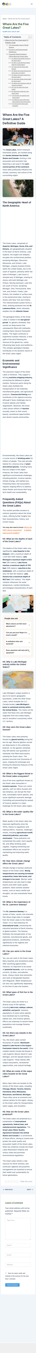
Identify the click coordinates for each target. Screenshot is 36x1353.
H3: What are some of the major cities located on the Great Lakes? (21, 100)
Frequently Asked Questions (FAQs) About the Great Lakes (18, 55)
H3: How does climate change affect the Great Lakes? (21, 80)
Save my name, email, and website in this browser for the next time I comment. (17, 1276)
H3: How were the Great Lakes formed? (20, 68)
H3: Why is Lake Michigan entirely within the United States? (21, 63)
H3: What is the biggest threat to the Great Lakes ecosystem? (21, 72)
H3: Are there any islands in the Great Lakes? (20, 96)
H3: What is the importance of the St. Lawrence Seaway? (21, 84)
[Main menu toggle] (32, 4)
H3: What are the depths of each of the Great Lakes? (21, 59)
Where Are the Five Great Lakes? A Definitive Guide (16, 41)
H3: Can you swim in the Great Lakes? (20, 88)
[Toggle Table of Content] (29, 37)
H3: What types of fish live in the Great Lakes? (20, 92)
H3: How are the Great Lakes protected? (20, 105)
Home (5, 19)
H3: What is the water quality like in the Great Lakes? (21, 76)
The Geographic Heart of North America (18, 46)
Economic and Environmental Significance (18, 51)
